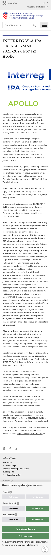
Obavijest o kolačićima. (28, 545)
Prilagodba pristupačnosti (37, 7)
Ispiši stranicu (4, 448)
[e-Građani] (15, 3)
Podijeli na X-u (16, 448)
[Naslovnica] (25, 16)
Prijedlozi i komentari (12, 475)
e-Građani (7, 462)
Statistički (8, 514)
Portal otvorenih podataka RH (16, 469)
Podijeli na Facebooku (10, 448)
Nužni (6, 492)
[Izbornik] (44, 25)
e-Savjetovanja (9, 465)
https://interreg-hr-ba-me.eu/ (29, 433)
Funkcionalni (9, 503)
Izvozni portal (8, 472)
